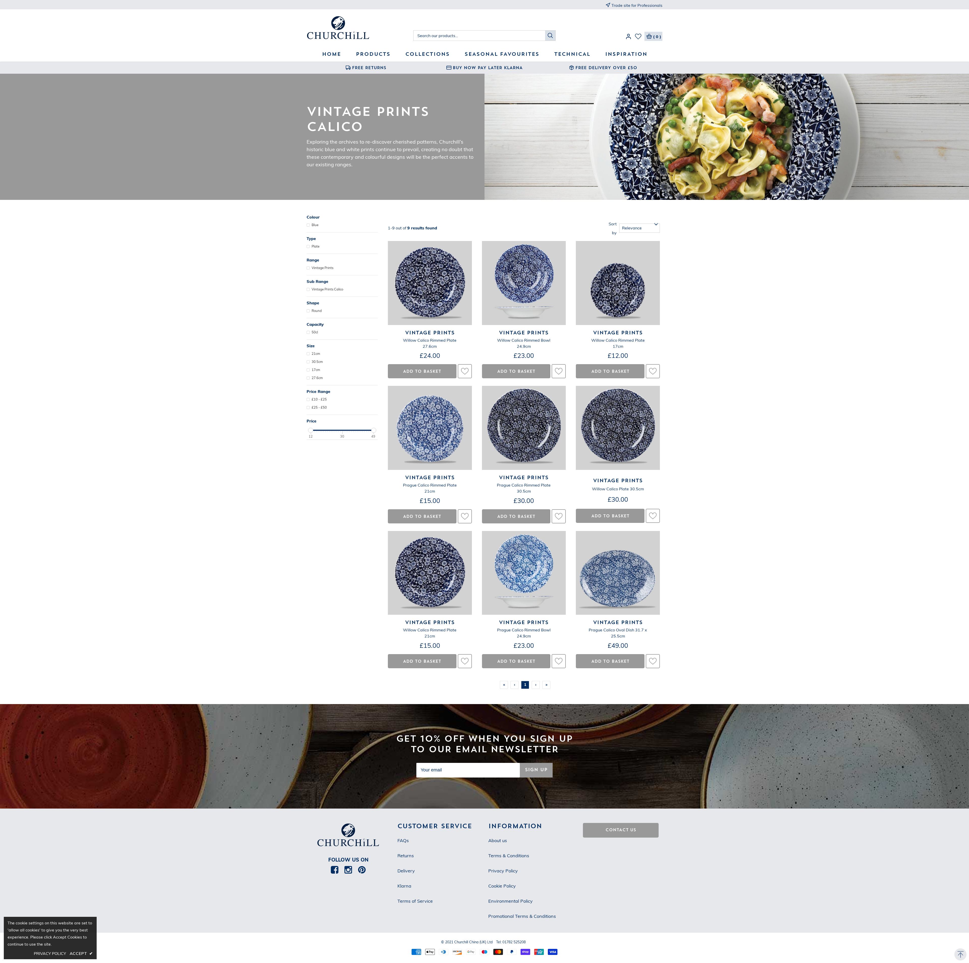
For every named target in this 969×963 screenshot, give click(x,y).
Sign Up (536, 770)
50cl (315, 332)
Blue (315, 225)
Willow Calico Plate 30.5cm (618, 488)
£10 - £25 (319, 399)
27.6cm (317, 378)
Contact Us (620, 830)
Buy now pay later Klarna (488, 68)
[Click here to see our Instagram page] (348, 869)
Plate (315, 246)
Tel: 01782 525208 (511, 942)
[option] (366, 67)
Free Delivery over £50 (606, 68)
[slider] (310, 430)
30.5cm (317, 362)
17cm (316, 370)
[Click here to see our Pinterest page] (362, 869)
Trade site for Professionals (636, 5)
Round (317, 311)
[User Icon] (628, 37)
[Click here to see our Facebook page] (334, 869)
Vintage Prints (322, 268)
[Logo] (360, 28)
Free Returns (369, 68)
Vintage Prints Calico (327, 289)
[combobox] (479, 36)
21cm (316, 354)
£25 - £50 (319, 407)
